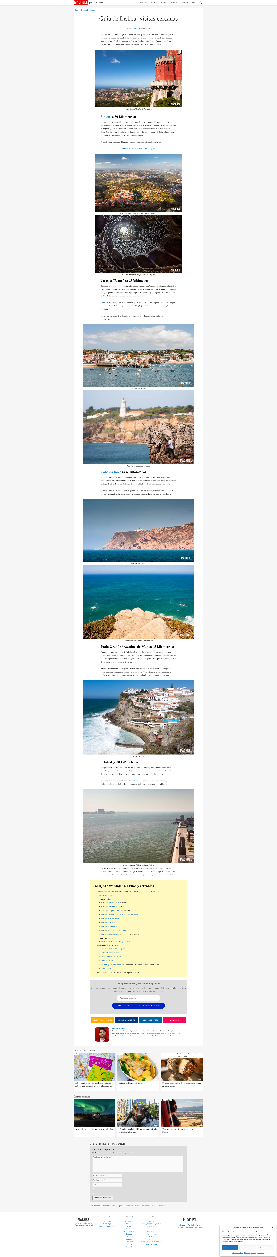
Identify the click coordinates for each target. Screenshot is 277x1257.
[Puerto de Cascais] (138, 355)
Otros (151, 1239)
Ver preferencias (265, 1248)
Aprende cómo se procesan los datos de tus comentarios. (145, 1206)
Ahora (194, 2)
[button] (273, 1227)
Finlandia (129, 1236)
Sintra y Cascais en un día (111, 953)
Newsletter (143, 2)
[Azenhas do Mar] (138, 717)
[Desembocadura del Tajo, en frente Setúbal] (138, 826)
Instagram (194, 1219)
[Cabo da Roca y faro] (138, 530)
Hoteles (151, 1236)
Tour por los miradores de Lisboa (113, 930)
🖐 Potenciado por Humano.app (190, 1227)
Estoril (105, 303)
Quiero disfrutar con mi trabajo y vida (138, 1006)
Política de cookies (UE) (107, 1226)
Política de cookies (237, 1253)
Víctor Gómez (133, 28)
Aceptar (230, 1248)
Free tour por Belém (109, 906)
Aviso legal (261, 1253)
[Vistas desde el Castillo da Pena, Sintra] (138, 78)
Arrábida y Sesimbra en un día (112, 965)
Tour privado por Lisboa (110, 934)
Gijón (129, 1226)
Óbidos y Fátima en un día (111, 957)
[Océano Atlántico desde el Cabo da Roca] (138, 602)
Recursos (107, 1221)
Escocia (129, 1234)
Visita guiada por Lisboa (110, 910)
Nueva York (129, 1242)
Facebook (184, 1219)
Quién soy (184, 2)
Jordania (129, 1239)
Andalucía (129, 1221)
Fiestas (151, 1229)
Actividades (175, 1020)
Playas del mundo (151, 1244)
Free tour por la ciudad (110, 902)
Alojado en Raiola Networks (189, 1225)
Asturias (129, 1224)
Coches (151, 1221)
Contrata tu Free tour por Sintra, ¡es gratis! (138, 149)
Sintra (105, 116)
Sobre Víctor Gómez (119, 1028)
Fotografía (151, 1231)
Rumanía (129, 1247)
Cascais (122, 289)
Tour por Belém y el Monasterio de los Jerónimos (119, 914)
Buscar (200, 2)
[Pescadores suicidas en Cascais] (138, 427)
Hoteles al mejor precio (105, 895)
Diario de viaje (151, 1226)
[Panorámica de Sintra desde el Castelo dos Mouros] (138, 183)
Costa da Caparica (144, 771)
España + (154, 2)
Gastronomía (151, 1234)
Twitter (189, 1219)
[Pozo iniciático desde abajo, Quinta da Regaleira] (138, 244)
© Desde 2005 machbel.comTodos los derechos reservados (84, 1224)
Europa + (164, 2)
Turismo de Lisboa (104, 969)
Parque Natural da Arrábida (139, 781)
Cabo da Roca (111, 471)
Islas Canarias (129, 1231)
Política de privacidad (250, 1253)
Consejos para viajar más (151, 1224)
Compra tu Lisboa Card (105, 891)
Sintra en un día (107, 961)
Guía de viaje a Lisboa (84, 1050)
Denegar (248, 1248)
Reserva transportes (102, 1020)
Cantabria (129, 1229)
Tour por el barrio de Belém (111, 918)
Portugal (129, 1244)
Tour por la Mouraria (109, 926)
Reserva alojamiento (126, 1020)
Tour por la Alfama (108, 922)
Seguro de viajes (150, 1020)
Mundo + (174, 2)
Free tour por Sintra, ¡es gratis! (113, 949)
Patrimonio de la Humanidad (151, 1242)
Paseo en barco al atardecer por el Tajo (115, 941)
